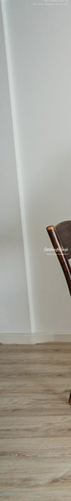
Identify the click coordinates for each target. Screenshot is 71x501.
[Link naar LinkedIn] (6, 1)
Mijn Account (62, 0)
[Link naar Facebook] (5, 1)
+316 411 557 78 (46, 0)
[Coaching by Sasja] (11, 4)
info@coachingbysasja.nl (54, 0)
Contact (66, 0)
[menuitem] (34, 4)
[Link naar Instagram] (3, 1)
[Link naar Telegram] (8, 1)
